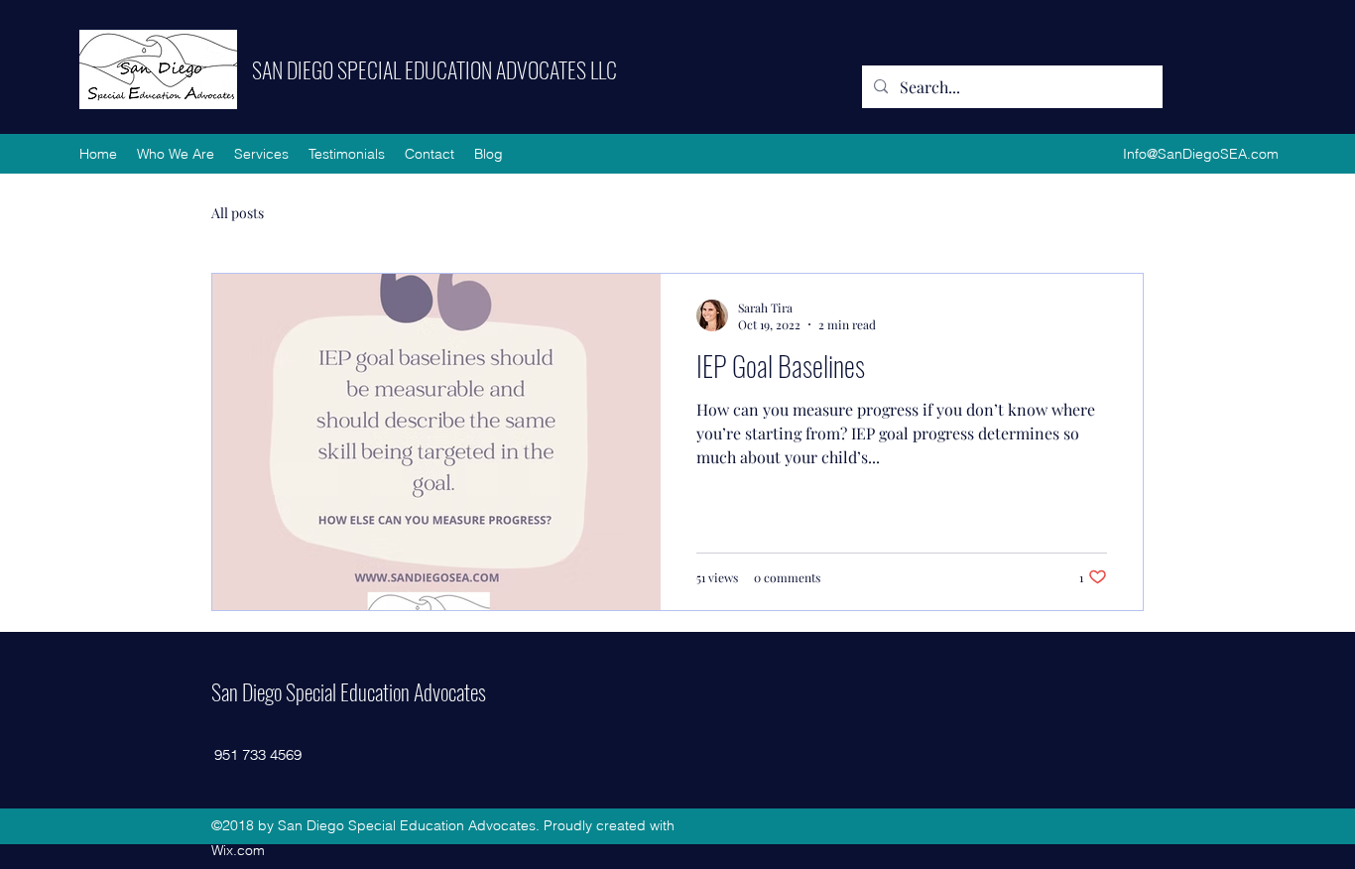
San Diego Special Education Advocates (348, 691)
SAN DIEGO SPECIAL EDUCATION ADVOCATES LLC (434, 69)
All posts (237, 212)
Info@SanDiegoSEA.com (1201, 154)
